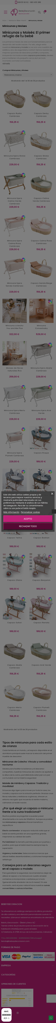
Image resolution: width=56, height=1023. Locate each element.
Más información (11, 512)
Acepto (28, 518)
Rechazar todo (28, 526)
